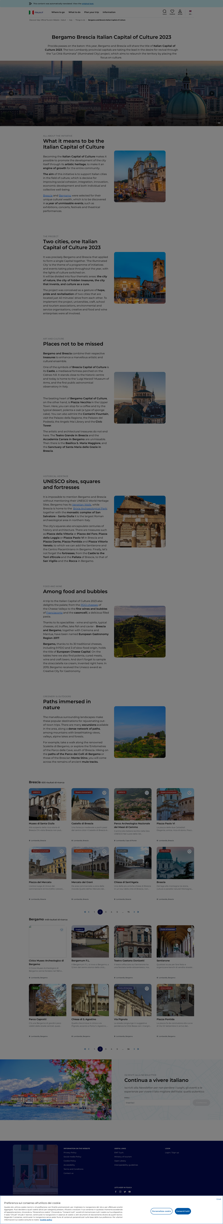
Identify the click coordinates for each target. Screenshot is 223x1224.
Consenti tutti (183, 1211)
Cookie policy (46, 1220)
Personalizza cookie (161, 1211)
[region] (111, 1210)
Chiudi (218, 1199)
